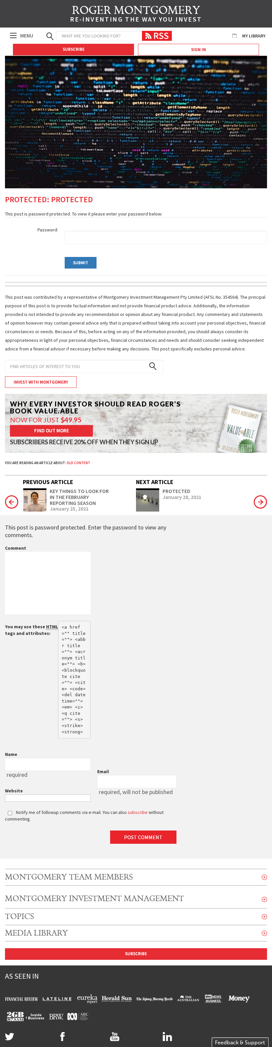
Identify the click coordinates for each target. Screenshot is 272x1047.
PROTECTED (176, 491)
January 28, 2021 (182, 497)
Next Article (154, 482)
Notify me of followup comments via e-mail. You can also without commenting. (84, 815)
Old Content (78, 463)
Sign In (198, 49)
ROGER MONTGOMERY (136, 15)
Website (14, 791)
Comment (15, 548)
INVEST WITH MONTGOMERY (41, 382)
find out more (51, 430)
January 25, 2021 (69, 509)
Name (11, 754)
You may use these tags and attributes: (31, 630)
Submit (80, 263)
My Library (253, 36)
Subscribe (74, 49)
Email (103, 771)
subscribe (138, 812)
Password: (47, 230)
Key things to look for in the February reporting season (79, 497)
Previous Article (48, 482)
